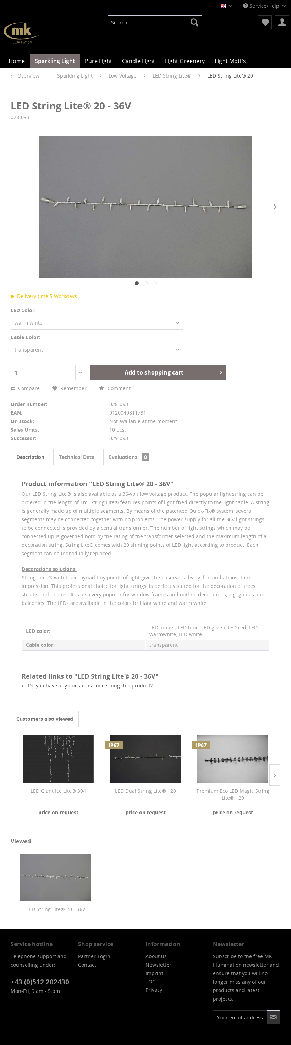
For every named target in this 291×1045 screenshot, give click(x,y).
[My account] (282, 22)
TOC (150, 981)
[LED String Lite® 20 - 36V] (55, 877)
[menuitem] (155, 22)
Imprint (154, 973)
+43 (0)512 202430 (40, 982)
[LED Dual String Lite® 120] (145, 759)
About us (156, 956)
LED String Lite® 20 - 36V (55, 909)
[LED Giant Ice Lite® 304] (58, 759)
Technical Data (76, 457)
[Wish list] (265, 22)
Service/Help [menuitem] (264, 5)
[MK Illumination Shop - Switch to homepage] (21, 33)
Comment (118, 388)
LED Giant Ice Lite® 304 (58, 790)
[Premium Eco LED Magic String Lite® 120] (233, 759)
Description (30, 457)
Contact (87, 964)
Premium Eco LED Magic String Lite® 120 (233, 794)
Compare (28, 388)
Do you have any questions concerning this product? (90, 685)
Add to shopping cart (154, 372)
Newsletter (158, 964)
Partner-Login (94, 956)
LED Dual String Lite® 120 (145, 790)
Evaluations (128, 457)
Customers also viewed (44, 718)
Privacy (154, 990)
